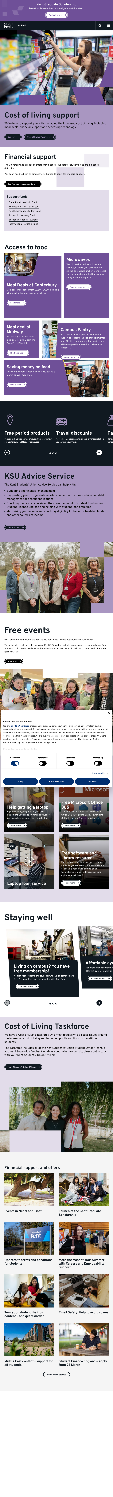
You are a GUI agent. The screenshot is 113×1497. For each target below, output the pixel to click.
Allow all (92, 781)
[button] (108, 25)
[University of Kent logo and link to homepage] (9, 25)
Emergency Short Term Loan (24, 206)
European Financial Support (23, 219)
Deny (20, 781)
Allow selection (56, 781)
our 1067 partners (20, 726)
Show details (98, 773)
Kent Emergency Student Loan (25, 211)
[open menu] (108, 25)
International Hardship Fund (23, 224)
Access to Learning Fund (22, 215)
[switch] (43, 763)
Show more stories (56, 1374)
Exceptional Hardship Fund (23, 202)
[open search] (99, 25)
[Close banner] (109, 713)
